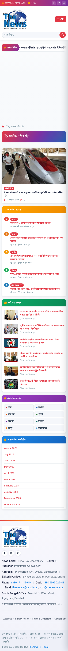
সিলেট (41, 421)
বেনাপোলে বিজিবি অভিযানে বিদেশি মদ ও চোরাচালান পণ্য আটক (36, 239)
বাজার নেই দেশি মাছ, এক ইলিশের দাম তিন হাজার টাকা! (35, 289)
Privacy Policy (22, 619)
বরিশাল (11, 421)
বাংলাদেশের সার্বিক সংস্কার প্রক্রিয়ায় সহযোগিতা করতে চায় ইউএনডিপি (41, 313)
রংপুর (10, 428)
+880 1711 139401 (21, 582)
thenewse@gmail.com (25, 587)
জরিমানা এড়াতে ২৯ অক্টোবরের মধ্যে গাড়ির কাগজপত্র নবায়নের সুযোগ (39, 341)
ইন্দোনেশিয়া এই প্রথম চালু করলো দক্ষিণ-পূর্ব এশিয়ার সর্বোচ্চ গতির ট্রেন (33, 194)
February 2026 (11, 485)
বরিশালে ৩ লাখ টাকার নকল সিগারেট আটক (30, 223)
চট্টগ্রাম (41, 407)
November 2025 (12, 504)
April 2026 (9, 473)
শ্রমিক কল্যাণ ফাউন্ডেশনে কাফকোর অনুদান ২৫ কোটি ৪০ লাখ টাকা (41, 354)
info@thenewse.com (52, 587)
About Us (7, 619)
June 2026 (9, 460)
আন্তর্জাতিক (9, 188)
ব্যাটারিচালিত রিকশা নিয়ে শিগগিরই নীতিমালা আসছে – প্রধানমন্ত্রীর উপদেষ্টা (40, 368)
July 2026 (9, 454)
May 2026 (9, 467)
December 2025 (12, 498)
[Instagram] (59, 3)
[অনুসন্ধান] (62, 35)
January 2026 (11, 492)
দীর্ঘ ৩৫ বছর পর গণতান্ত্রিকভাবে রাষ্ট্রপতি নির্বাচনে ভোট (34, 274)
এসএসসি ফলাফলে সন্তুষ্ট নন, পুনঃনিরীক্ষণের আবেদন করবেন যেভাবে (34, 257)
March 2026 (10, 479)
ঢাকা (10, 407)
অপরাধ (14, 219)
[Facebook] (54, 3)
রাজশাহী (11, 414)
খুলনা (40, 414)
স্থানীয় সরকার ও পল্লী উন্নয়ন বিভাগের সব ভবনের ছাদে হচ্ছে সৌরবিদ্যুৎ (42, 327)
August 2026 (10, 448)
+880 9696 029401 (53, 582)
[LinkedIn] (64, 3)
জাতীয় (14, 252)
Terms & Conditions (41, 619)
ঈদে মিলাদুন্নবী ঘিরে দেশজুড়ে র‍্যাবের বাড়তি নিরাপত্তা (40, 382)
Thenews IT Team (38, 646)
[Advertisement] (34, 87)
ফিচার (14, 270)
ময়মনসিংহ (42, 428)
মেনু (62, 19)
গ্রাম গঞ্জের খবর (17, 285)
